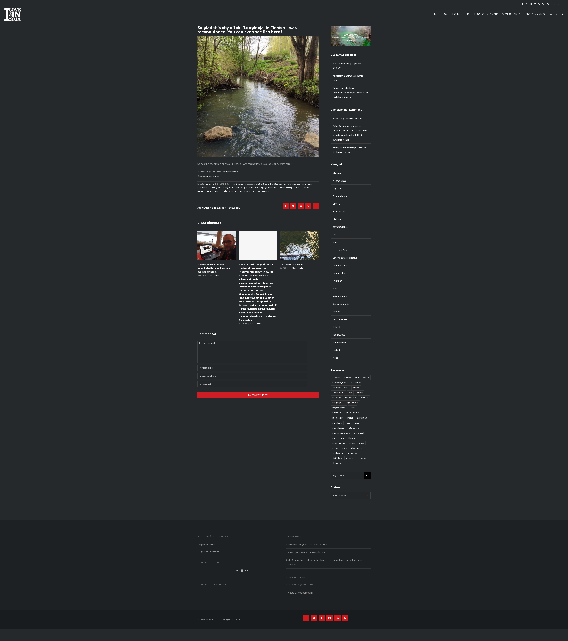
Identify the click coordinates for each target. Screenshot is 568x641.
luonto (352, 407)
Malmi (350, 417)
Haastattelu (339, 211)
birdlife (366, 377)
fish (219, 187)
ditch (276, 184)
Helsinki (235, 187)
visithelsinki (250, 191)
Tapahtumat (339, 334)
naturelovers (338, 427)
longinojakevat (351, 402)
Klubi (335, 234)
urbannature (356, 448)
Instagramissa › (230, 171)
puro (334, 438)
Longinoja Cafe (340, 250)
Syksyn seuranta (341, 303)
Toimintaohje (339, 342)
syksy (361, 443)
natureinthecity (286, 187)
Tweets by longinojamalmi (299, 592)
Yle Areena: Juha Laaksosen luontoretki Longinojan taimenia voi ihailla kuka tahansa (350, 93)
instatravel (253, 187)
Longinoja (210, 184)
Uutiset (336, 350)
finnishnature (338, 392)
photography (360, 433)
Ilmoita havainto (354, 118)
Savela (351, 438)
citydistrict (262, 184)
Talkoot (336, 326)
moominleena (213, 175)
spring (242, 191)
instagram (244, 187)
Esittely (336, 203)
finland (356, 387)
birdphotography (340, 382)
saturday (234, 191)
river (343, 438)
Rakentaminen (340, 296)
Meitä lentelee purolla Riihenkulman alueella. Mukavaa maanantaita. (299, 268)
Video (335, 357)
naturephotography (341, 433)
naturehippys (273, 187)
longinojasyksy (339, 407)
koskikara (364, 397)
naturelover (298, 187)
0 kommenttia (263, 191)
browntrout (356, 382)
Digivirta (239, 184)
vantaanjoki (352, 453)
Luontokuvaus (352, 412)
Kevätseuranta (340, 226)
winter (363, 458)
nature (358, 422)
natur (348, 422)
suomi (352, 443)
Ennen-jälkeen (340, 196)
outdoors (308, 187)
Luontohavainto (340, 265)
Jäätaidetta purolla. (250, 264)
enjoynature (296, 184)
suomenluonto (339, 443)
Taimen (336, 311)
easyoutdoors (285, 184)
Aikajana (337, 172)
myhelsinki (337, 422)
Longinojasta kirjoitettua (345, 257)
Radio (335, 288)
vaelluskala (337, 453)
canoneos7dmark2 (340, 387)
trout (344, 448)
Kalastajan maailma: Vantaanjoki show (307, 552)
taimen (335, 448)
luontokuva (337, 412)
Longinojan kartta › (206, 544)
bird (357, 377)
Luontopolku (339, 273)
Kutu (335, 242)
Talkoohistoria (340, 319)
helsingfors (226, 187)
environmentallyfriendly (207, 187)
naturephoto (353, 427)
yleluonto (336, 463)
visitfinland (337, 458)
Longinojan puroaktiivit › (209, 551)
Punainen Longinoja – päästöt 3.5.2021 (307, 544)
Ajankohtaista (339, 180)
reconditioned (203, 191)
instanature (350, 397)
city (255, 184)
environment (307, 184)
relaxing (227, 191)
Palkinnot (337, 280)
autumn (347, 377)
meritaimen (362, 417)
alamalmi (336, 377)
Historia (337, 219)
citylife (270, 184)
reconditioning (216, 191)
